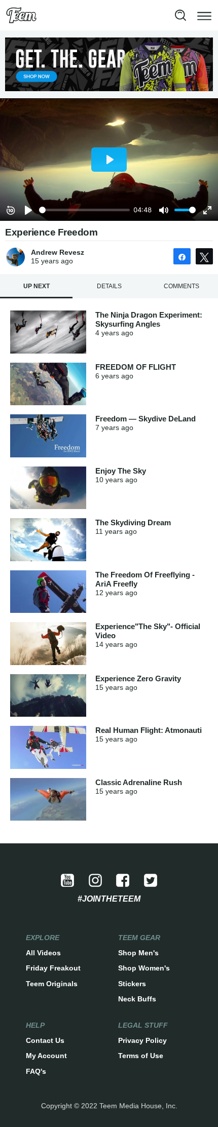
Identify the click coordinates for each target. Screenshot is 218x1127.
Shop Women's (144, 968)
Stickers (132, 984)
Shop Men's (138, 953)
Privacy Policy (142, 1040)
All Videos (43, 953)
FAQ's (36, 1071)
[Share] (182, 256)
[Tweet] (204, 256)
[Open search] (180, 15)
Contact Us (45, 1040)
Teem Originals (52, 984)
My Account (46, 1056)
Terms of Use (140, 1056)
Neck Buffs (137, 999)
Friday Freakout (53, 968)
